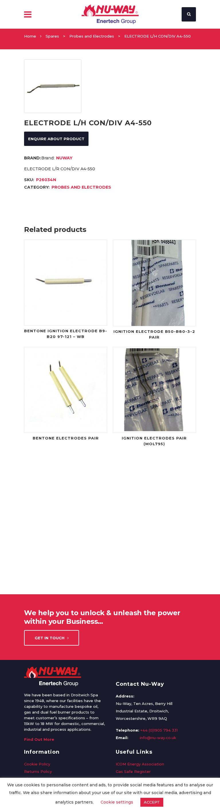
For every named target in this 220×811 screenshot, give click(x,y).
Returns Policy (38, 771)
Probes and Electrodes (91, 36)
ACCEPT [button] (152, 802)
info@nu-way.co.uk (158, 737)
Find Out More (39, 739)
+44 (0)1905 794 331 (159, 730)
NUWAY (64, 158)
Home (30, 36)
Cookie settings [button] (117, 802)
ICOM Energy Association (140, 764)
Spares (52, 36)
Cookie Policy (37, 764)
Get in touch (49, 638)
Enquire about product (56, 138)
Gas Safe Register (133, 771)
